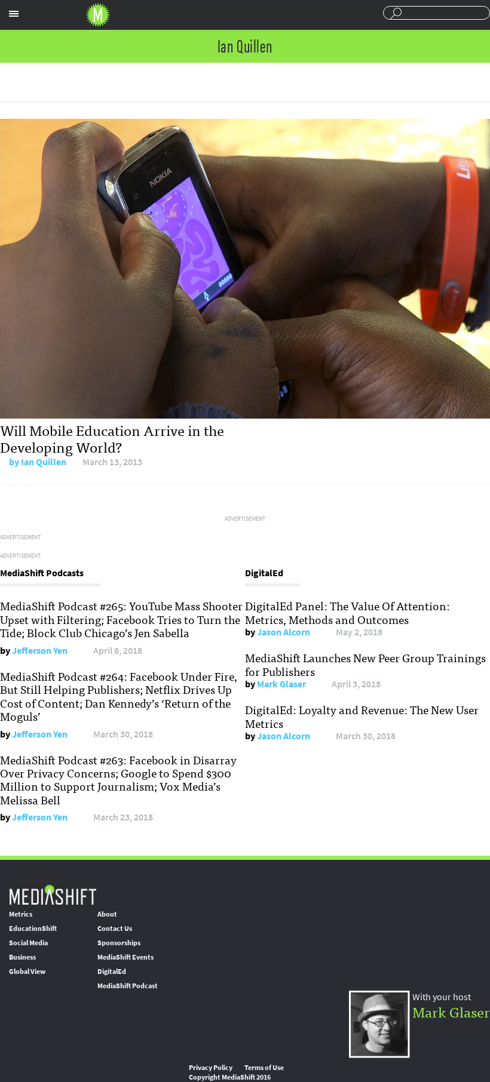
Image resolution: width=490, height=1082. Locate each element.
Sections (14, 14)
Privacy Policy (210, 1067)
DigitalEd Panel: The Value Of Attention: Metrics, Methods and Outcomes (347, 612)
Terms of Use (264, 1067)
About (107, 914)
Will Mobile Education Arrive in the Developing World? (112, 438)
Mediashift (98, 15)
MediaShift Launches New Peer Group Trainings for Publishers (365, 664)
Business (22, 957)
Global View (27, 971)
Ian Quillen (43, 462)
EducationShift (33, 928)
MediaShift (52, 894)
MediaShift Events (125, 957)
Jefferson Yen (40, 650)
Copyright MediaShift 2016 (230, 1077)
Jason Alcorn (283, 632)
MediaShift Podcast (127, 986)
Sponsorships (118, 943)
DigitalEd (111, 971)
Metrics (20, 914)
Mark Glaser (281, 684)
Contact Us (114, 928)
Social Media (28, 943)
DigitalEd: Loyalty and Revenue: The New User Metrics (362, 715)
